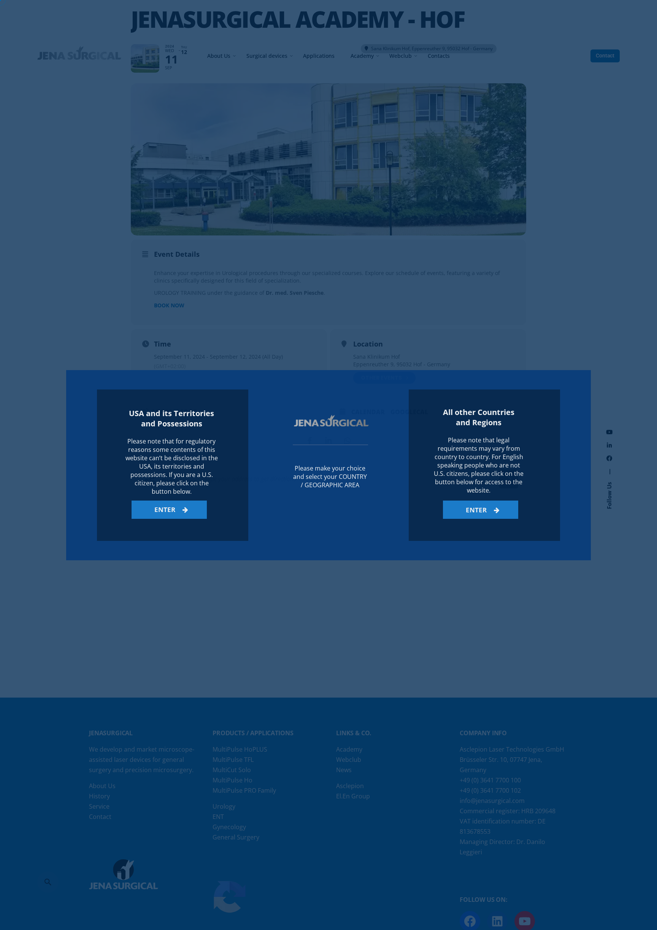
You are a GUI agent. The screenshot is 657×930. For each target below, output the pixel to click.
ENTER (165, 509)
